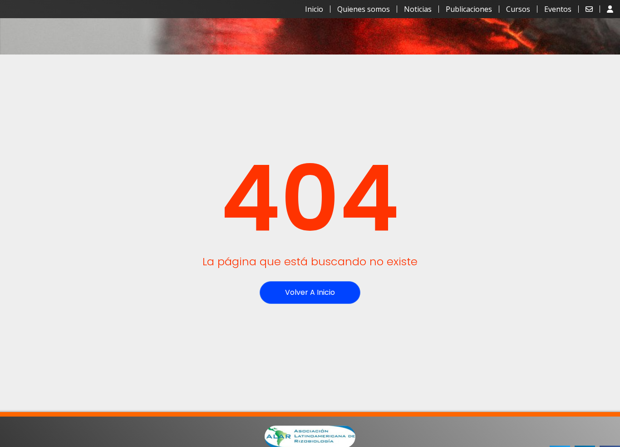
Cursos (518, 9)
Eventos (557, 9)
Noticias (418, 9)
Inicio (314, 9)
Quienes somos (363, 9)
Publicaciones (469, 9)
